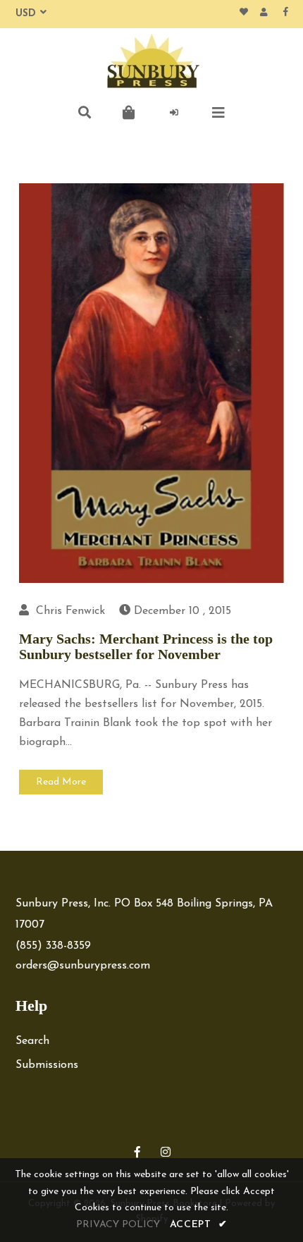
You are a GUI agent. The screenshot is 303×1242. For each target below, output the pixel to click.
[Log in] (174, 113)
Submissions (47, 1065)
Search (32, 1041)
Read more (61, 782)
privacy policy (118, 1224)
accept (199, 1224)
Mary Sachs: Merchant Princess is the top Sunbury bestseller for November (146, 646)
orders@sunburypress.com (83, 965)
